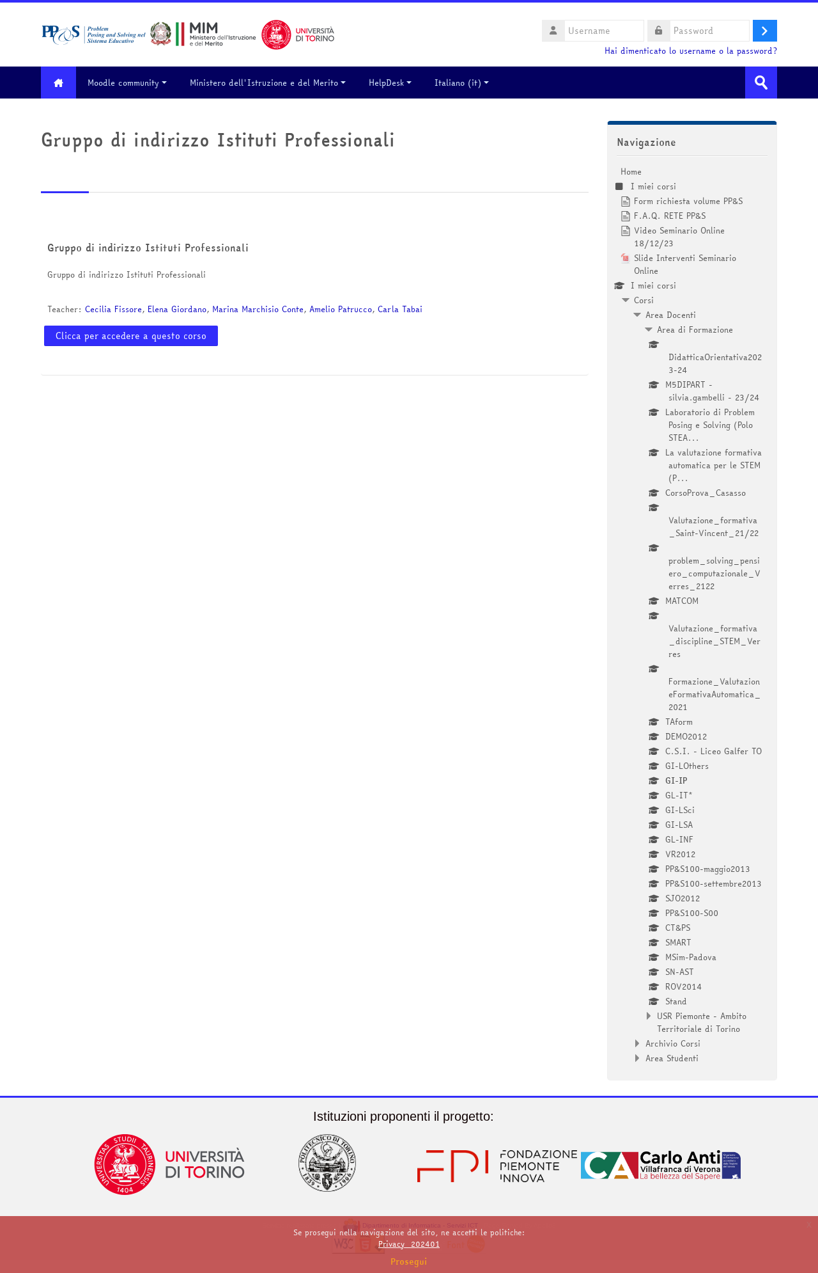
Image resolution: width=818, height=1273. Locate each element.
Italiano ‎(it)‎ (458, 82)
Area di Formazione (695, 329)
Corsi (644, 300)
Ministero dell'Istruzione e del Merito (264, 82)
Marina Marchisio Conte (258, 309)
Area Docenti (670, 314)
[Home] (188, 33)
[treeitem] (692, 614)
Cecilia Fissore (113, 309)
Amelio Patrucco (340, 309)
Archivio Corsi (672, 1043)
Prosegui (409, 1261)
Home (631, 171)
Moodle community (123, 82)
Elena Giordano (177, 309)
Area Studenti (671, 1058)
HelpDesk (386, 82)
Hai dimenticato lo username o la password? (691, 51)
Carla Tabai (400, 309)
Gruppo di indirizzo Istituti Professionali (148, 247)
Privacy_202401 (409, 1244)
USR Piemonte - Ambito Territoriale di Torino (701, 1022)
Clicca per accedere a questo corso (131, 336)
